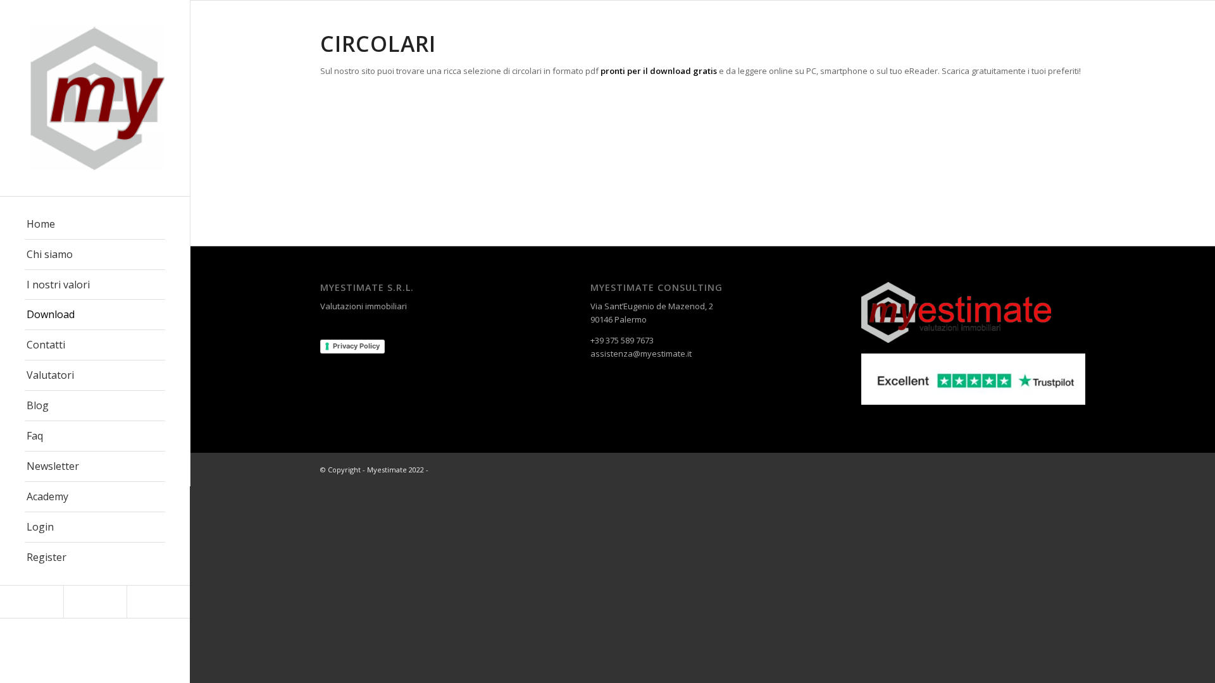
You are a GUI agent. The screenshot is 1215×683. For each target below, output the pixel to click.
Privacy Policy (356, 346)
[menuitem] (95, 224)
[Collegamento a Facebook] (31, 602)
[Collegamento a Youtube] (158, 602)
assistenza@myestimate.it (641, 353)
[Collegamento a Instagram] (95, 602)
